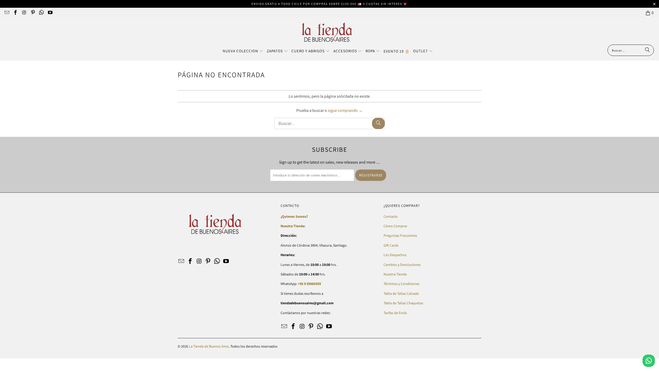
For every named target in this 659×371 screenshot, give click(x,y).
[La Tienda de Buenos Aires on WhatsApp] (41, 13)
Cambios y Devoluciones (402, 264)
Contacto (391, 216)
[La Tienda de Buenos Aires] (327, 33)
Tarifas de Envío (395, 312)
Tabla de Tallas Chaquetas (403, 303)
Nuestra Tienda (395, 274)
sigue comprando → (345, 110)
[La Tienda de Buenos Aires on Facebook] (15, 13)
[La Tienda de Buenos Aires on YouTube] (50, 13)
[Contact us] (649, 361)
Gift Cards (391, 245)
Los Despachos (395, 254)
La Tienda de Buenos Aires (209, 346)
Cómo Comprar (395, 226)
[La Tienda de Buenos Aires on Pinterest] (32, 13)
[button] (243, 51)
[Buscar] (647, 50)
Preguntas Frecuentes (400, 235)
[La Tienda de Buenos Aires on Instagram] (24, 13)
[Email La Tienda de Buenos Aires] (6, 13)
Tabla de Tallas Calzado (401, 293)
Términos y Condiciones (402, 283)
